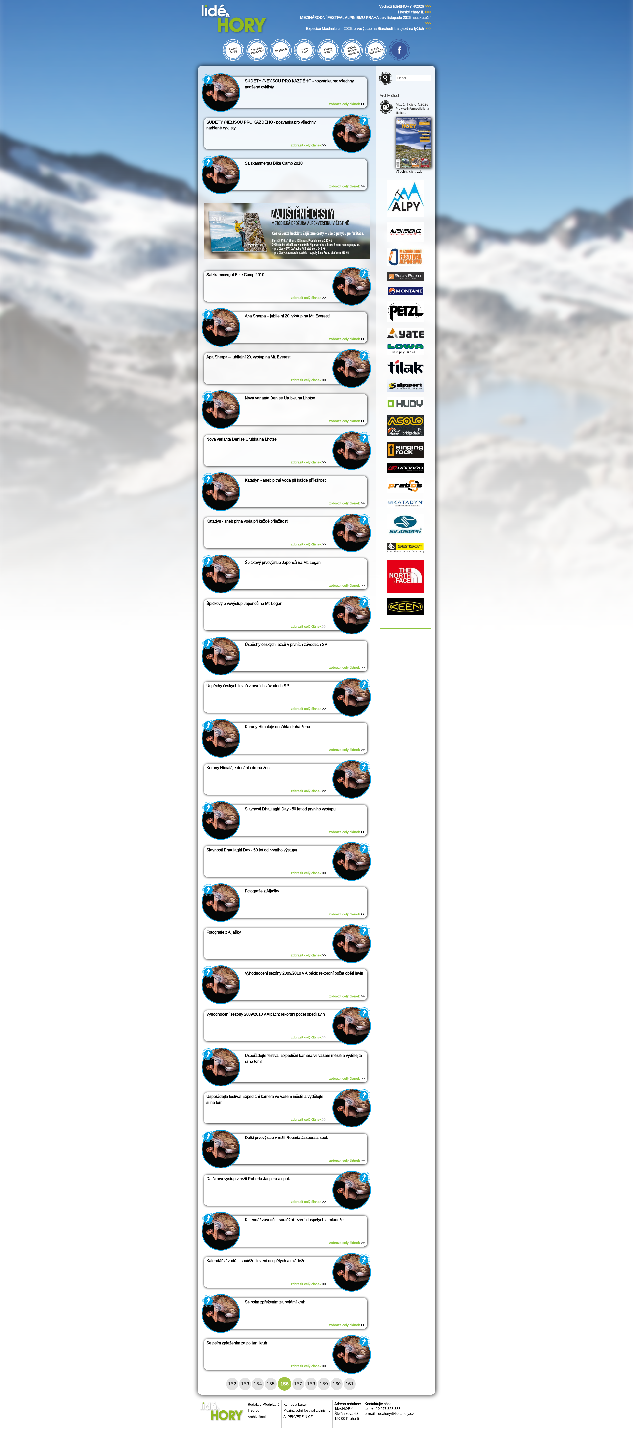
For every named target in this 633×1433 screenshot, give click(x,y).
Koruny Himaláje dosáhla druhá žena (277, 727)
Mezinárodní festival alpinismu (307, 1410)
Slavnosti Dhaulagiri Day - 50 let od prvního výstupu (290, 809)
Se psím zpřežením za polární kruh (275, 1302)
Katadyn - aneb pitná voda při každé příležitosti (286, 480)
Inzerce (253, 1410)
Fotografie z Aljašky (262, 891)
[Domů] (243, 19)
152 (232, 1383)
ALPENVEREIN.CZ (298, 1417)
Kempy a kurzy (295, 1404)
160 (337, 1383)
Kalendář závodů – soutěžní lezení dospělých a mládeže (294, 1220)
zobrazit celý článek (347, 104)
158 (311, 1383)
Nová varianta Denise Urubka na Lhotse (280, 398)
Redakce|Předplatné (264, 1404)
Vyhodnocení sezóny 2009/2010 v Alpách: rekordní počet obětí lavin (304, 973)
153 (245, 1383)
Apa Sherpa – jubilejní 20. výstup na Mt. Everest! (287, 316)
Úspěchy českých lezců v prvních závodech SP (286, 644)
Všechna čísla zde (409, 171)
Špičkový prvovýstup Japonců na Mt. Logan (283, 562)
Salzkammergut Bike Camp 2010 (274, 163)
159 (324, 1383)
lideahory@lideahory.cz (395, 1413)
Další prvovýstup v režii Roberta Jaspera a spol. (286, 1138)
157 (298, 1383)
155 (271, 1383)
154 (258, 1383)
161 (349, 1383)
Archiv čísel (257, 1417)
